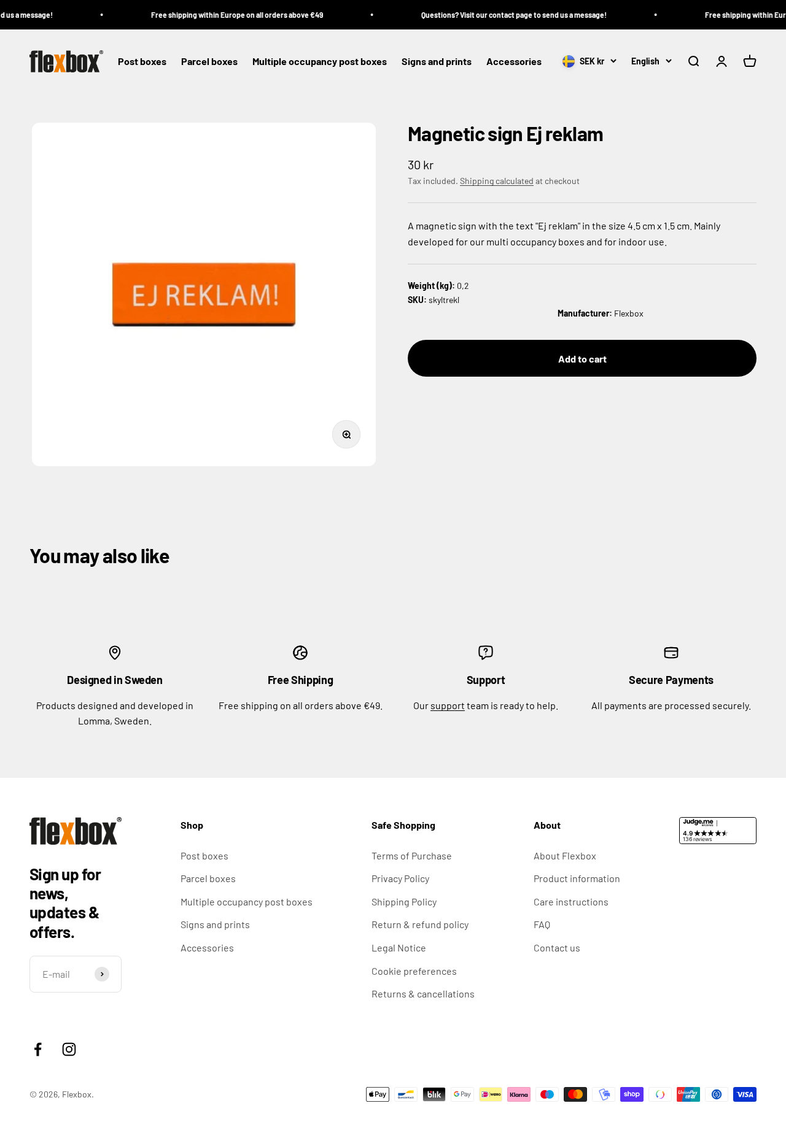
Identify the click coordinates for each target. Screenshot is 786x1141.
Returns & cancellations (423, 993)
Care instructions (571, 901)
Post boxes (142, 61)
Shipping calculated (497, 180)
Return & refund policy (420, 924)
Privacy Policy (400, 878)
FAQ (542, 924)
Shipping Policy (404, 901)
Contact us (557, 947)
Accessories (514, 61)
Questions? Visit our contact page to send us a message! (503, 14)
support (447, 705)
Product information (577, 878)
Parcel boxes (209, 61)
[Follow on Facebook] (37, 1049)
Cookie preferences (414, 971)
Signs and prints (437, 61)
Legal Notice (399, 947)
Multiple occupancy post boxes (319, 61)
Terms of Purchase (412, 855)
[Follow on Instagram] (69, 1049)
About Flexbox (565, 855)
